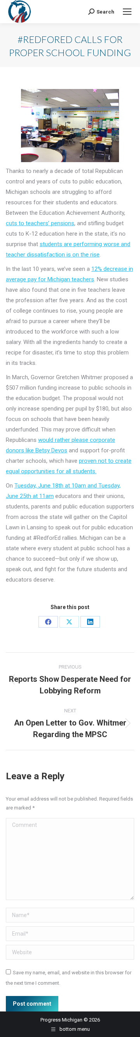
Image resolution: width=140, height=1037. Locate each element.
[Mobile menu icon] (127, 12)
